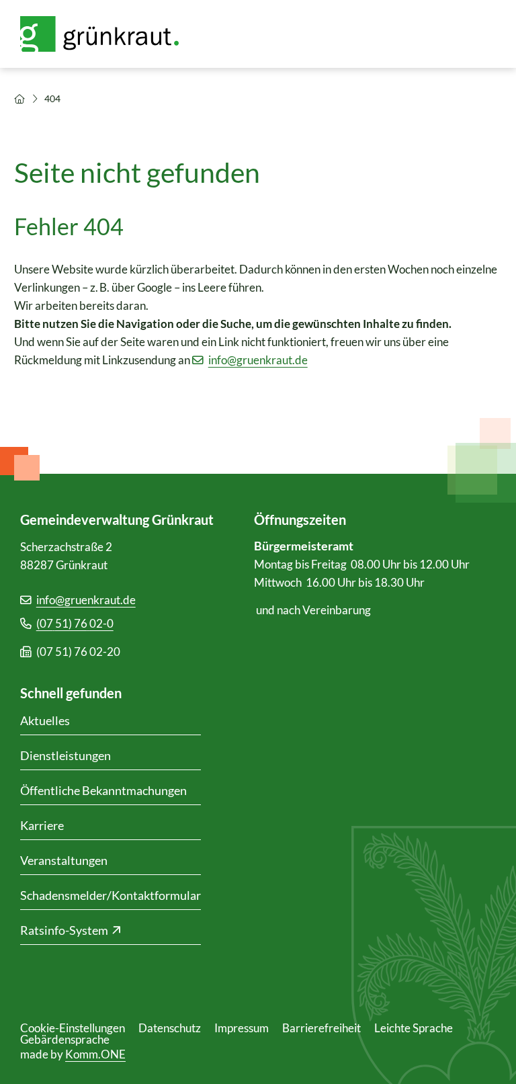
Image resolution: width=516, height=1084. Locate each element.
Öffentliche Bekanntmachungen (103, 790)
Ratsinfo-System (64, 930)
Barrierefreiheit (321, 1028)
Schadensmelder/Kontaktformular (110, 895)
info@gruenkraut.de (258, 360)
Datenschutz (169, 1028)
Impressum (241, 1028)
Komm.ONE (95, 1054)
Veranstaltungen (64, 860)
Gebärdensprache (65, 1039)
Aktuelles (45, 720)
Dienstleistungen (65, 755)
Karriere (42, 825)
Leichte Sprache (413, 1028)
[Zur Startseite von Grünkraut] (107, 34)
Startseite (19, 98)
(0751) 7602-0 (75, 623)
